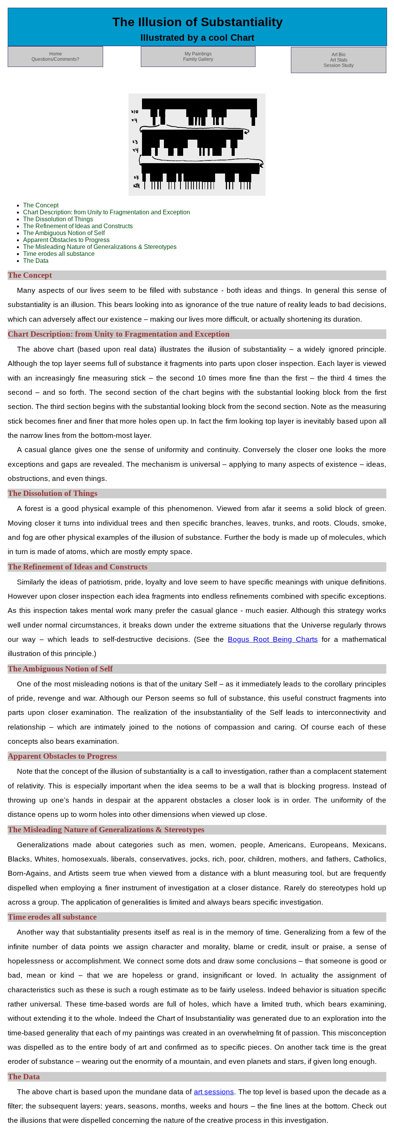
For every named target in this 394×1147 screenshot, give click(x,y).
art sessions (214, 1092)
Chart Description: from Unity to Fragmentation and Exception (106, 212)
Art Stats (338, 60)
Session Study (339, 65)
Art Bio (339, 54)
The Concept (40, 205)
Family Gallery (198, 59)
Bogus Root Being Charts (273, 639)
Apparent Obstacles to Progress (66, 240)
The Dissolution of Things (58, 219)
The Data (35, 260)
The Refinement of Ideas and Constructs (78, 226)
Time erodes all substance (59, 253)
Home (55, 54)
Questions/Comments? (55, 59)
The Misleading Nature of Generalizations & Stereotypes (100, 247)
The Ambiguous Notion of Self (64, 233)
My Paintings (198, 54)
